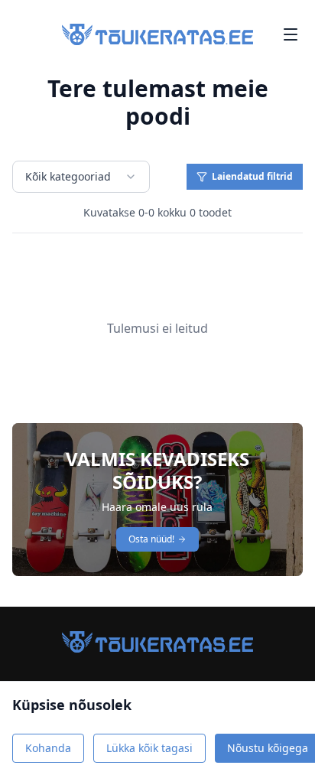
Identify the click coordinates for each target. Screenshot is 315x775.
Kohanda (48, 748)
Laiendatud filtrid (252, 176)
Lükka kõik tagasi (149, 748)
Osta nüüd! (151, 538)
